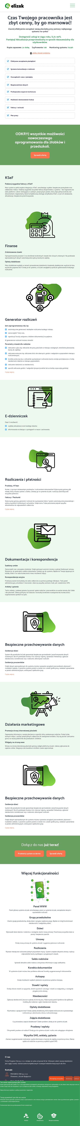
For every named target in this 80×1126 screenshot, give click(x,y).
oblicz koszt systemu (41, 52)
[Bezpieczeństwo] (54, 1118)
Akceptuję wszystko (56, 1078)
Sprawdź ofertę (40, 155)
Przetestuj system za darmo (29, 853)
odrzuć (76, 1078)
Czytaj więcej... (10, 371)
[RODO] (26, 1118)
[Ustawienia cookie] (40, 1118)
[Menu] (72, 5)
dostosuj (69, 1078)
